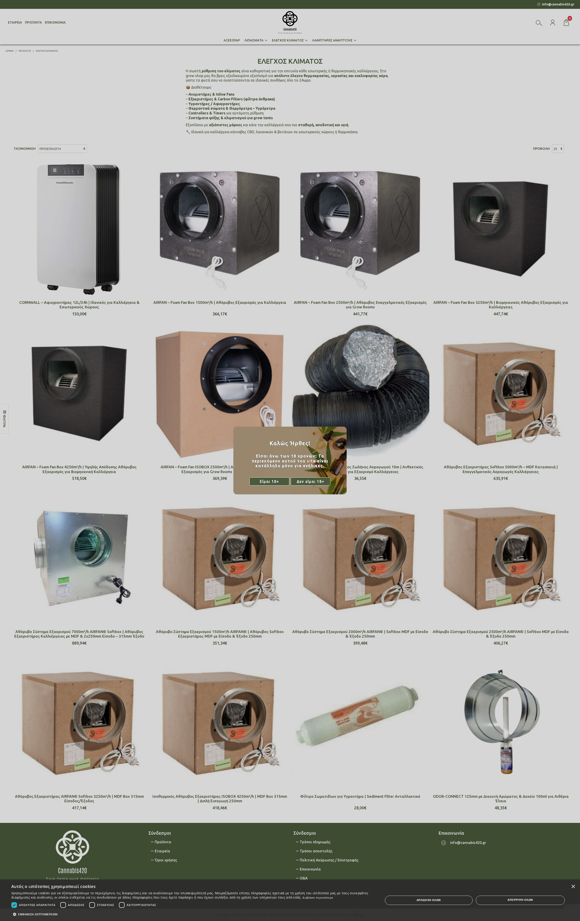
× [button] (573, 886)
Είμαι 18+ (269, 481)
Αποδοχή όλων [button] (429, 900)
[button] (191, 914)
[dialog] (290, 900)
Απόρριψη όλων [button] (520, 900)
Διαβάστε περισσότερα (318, 897)
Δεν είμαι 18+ (310, 481)
